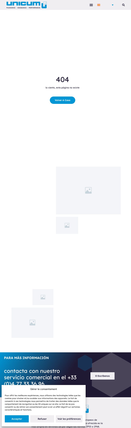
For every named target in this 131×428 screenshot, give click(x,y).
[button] (91, 5)
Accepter (17, 418)
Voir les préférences (69, 418)
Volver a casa (62, 100)
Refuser (42, 418)
